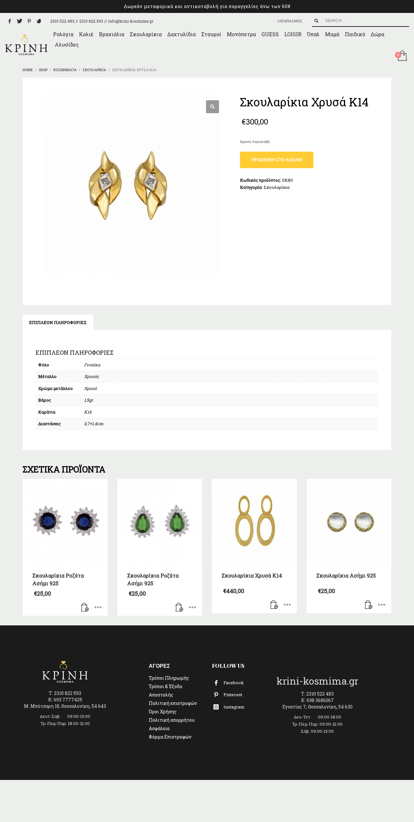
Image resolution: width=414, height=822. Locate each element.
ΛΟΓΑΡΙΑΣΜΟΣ (289, 20)
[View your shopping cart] (402, 56)
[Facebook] (10, 21)
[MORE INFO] (98, 608)
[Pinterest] (29, 21)
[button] (212, 106)
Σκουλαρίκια (276, 187)
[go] (316, 20)
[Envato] (39, 21)
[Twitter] (19, 21)
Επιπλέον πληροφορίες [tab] (58, 322)
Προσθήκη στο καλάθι (276, 159)
